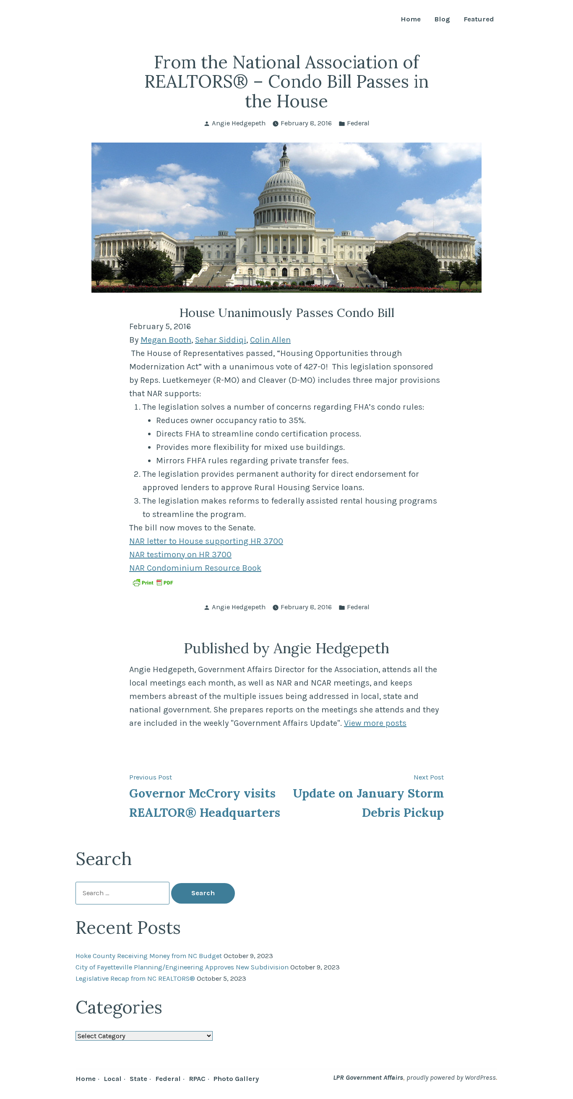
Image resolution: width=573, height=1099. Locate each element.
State (138, 1079)
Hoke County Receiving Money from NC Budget (149, 956)
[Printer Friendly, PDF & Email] (152, 582)
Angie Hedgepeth (239, 123)
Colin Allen (270, 340)
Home (411, 19)
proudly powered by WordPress (451, 1077)
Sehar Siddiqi (220, 340)
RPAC (197, 1079)
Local (113, 1079)
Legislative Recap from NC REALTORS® (135, 978)
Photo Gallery (236, 1079)
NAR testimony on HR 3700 (180, 554)
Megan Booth (166, 340)
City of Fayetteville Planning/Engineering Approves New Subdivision (182, 967)
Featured (479, 19)
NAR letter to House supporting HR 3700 (206, 541)
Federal (358, 123)
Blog (442, 19)
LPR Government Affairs (368, 1077)
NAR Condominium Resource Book (195, 568)
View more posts (375, 723)
